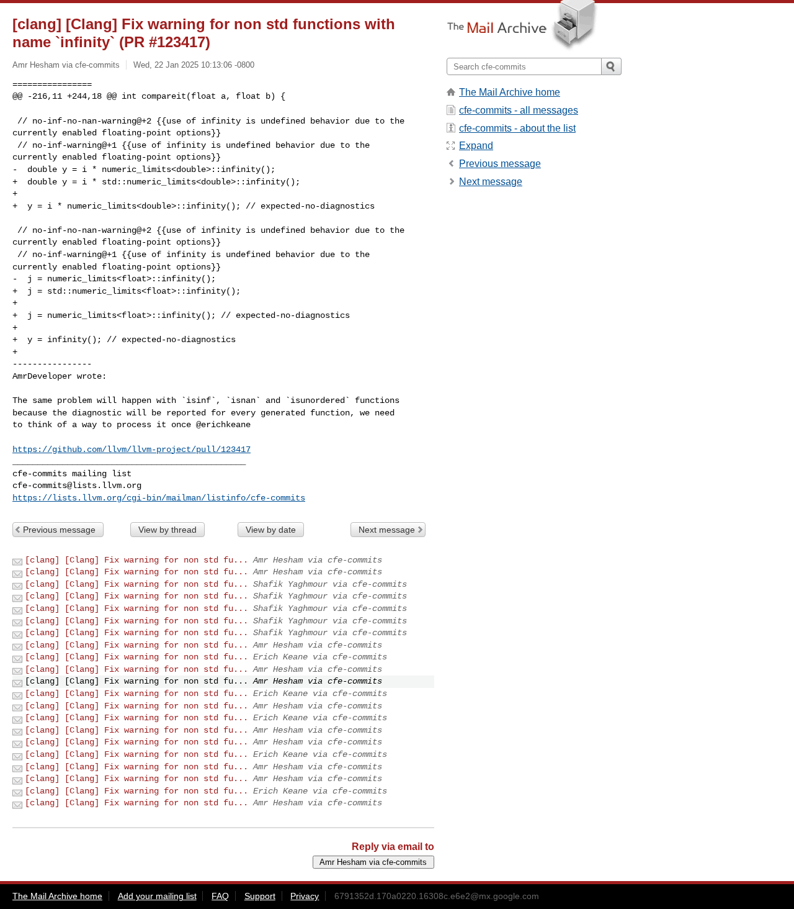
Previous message (59, 530)
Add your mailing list (157, 896)
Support (259, 896)
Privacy (304, 896)
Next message (387, 530)
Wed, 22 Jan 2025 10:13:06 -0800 (193, 65)
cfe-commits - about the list (517, 128)
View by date (271, 530)
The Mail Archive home (509, 92)
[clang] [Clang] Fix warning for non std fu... (136, 560)
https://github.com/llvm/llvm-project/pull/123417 (131, 450)
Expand (476, 145)
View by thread (167, 530)
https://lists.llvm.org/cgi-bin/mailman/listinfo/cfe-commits (158, 498)
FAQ (220, 896)
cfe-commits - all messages (518, 110)
